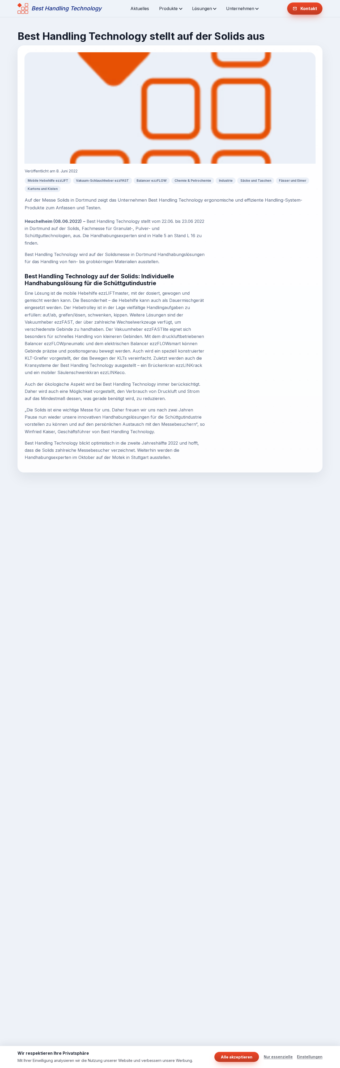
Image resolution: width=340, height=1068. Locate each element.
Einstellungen (309, 1057)
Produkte (168, 8)
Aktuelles (139, 8)
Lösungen (202, 8)
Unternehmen (240, 8)
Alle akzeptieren (236, 1057)
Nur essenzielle (278, 1057)
